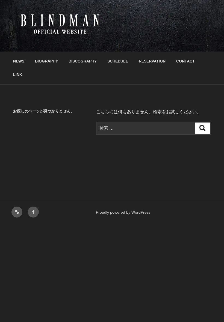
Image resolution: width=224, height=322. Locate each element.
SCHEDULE (117, 61)
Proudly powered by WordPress (123, 212)
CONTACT (185, 61)
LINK (17, 74)
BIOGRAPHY (46, 61)
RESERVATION (152, 61)
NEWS (18, 61)
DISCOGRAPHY (83, 61)
